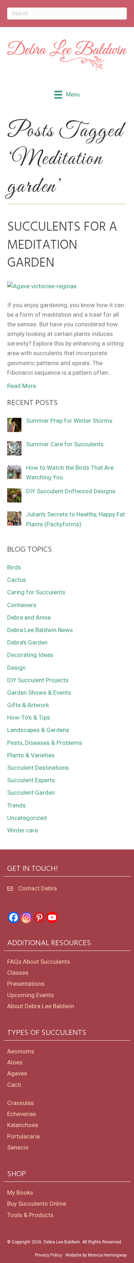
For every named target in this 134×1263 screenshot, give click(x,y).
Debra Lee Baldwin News (40, 629)
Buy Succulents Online (36, 1203)
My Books (20, 1192)
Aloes (15, 1062)
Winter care (22, 830)
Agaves (17, 1073)
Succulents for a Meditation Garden (62, 245)
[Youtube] (52, 917)
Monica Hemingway (107, 1255)
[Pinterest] (39, 917)
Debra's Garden (27, 642)
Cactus (16, 579)
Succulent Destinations (38, 767)
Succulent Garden (31, 792)
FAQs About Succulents (38, 961)
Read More (21, 385)
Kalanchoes (22, 1124)
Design (16, 667)
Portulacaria (23, 1136)
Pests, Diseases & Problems (44, 742)
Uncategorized (27, 817)
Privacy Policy (48, 1255)
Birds (14, 567)
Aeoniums (20, 1051)
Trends (16, 805)
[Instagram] (26, 917)
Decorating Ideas (30, 654)
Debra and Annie (29, 617)
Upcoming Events (30, 995)
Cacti (14, 1084)
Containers (21, 605)
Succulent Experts (31, 780)
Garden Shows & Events (39, 692)
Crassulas (20, 1102)
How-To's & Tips (28, 717)
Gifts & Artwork (28, 705)
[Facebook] (13, 917)
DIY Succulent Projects (38, 680)
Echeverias (21, 1113)
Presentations (26, 983)
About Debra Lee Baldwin (40, 1006)
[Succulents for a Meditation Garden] (41, 285)
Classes (18, 972)
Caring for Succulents (36, 592)
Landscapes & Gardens (38, 729)
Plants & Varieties (31, 755)
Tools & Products (30, 1215)
